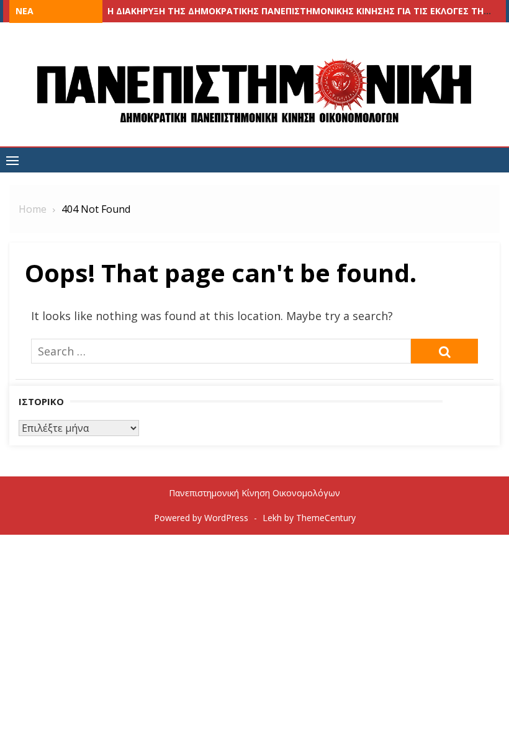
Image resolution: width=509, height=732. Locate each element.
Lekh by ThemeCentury (309, 518)
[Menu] (12, 160)
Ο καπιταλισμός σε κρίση (167, 11)
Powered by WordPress (201, 518)
